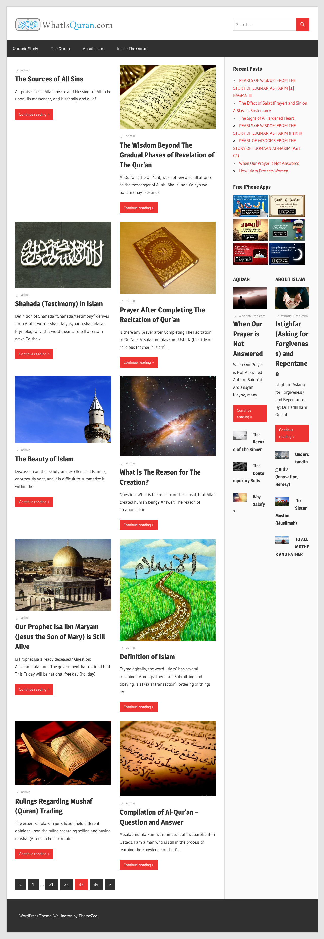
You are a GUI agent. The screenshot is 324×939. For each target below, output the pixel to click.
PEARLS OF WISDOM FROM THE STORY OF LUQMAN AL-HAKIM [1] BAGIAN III (264, 88)
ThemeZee (88, 915)
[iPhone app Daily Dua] (250, 263)
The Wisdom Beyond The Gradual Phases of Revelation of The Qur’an (167, 155)
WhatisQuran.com (252, 316)
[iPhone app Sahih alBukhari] (287, 215)
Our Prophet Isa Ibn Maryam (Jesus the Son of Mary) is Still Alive (60, 636)
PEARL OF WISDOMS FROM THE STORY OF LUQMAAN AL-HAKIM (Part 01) (266, 148)
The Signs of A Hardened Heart (266, 118)
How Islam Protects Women (264, 170)
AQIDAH (241, 279)
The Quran (60, 48)
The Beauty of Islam (44, 459)
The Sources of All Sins (49, 79)
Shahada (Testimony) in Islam (59, 303)
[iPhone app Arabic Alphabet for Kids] (250, 215)
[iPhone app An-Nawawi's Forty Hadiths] (250, 239)
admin (26, 70)
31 (51, 884)
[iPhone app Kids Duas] (287, 239)
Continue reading (32, 114)
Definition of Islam (147, 656)
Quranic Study (25, 48)
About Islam (93, 48)
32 (66, 884)
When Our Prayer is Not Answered (270, 163)
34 (96, 884)
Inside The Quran (132, 48)
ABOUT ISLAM (290, 279)
